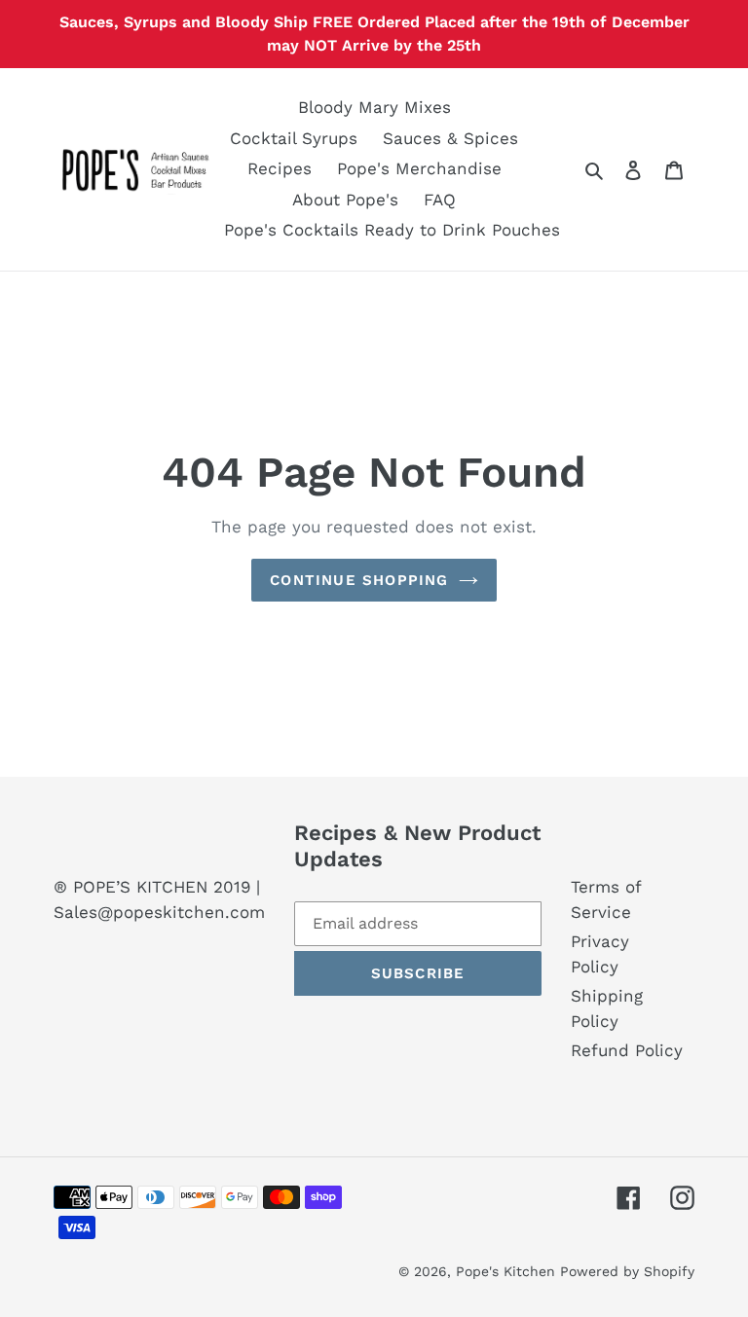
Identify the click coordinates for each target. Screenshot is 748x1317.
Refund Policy (627, 1050)
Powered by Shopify (627, 1271)
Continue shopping (359, 580)
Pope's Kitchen (508, 1271)
